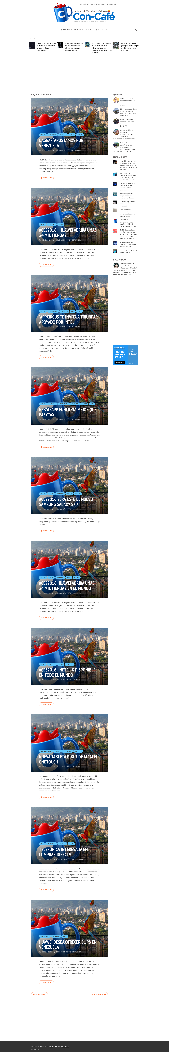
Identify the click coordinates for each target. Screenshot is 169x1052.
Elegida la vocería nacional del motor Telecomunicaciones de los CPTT (128, 122)
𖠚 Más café (78, 30)
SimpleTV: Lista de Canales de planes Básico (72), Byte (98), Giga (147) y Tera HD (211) (128, 176)
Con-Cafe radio (53, 311)
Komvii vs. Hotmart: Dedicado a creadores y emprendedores (128, 244)
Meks (51, 1047)
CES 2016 (43, 224)
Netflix (61, 664)
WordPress (65, 1047)
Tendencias (69, 664)
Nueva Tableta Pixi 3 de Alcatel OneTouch (68, 759)
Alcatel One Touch (46, 751)
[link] (125, 355)
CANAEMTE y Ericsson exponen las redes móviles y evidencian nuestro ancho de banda (128, 223)
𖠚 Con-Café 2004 (102, 30)
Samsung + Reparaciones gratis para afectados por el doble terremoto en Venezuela (74, 46)
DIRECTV (71, 844)
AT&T (42, 844)
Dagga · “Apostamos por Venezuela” (61, 142)
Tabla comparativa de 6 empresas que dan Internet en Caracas (128, 196)
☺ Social (88, 30)
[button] (34, 38)
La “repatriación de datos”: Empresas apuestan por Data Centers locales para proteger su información (124, 147)
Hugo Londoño (61, 150)
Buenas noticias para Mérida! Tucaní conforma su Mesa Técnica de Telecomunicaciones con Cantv (124, 134)
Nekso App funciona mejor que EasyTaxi (68, 412)
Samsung (79, 135)
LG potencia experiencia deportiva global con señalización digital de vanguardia (128, 112)
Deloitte (84, 404)
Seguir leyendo (47, 178)
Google (72, 135)
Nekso (91, 404)
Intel (72, 311)
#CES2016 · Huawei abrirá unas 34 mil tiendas (68, 232)
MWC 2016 (69, 494)
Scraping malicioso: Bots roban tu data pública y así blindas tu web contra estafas (102, 46)
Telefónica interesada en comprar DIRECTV (63, 851)
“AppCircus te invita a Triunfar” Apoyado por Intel (69, 319)
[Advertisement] (84, 77)
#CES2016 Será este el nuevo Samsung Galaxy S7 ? (66, 501)
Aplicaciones (52, 404)
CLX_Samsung (52, 135)
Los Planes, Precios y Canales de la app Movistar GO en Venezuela (127, 186)
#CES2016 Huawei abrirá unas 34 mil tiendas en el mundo (67, 585)
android (43, 135)
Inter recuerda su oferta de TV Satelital (128, 251)
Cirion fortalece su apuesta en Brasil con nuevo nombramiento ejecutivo (128, 101)
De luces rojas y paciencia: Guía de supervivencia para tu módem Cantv (127, 213)
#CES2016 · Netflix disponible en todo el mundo (67, 672)
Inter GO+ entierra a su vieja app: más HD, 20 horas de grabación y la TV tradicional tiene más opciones (128, 165)
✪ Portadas (65, 30)
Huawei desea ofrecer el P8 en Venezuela (68, 944)
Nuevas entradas (40, 994)
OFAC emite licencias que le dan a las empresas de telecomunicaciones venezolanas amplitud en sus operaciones (46, 48)
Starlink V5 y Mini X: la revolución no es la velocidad (131, 45)
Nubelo (79, 311)
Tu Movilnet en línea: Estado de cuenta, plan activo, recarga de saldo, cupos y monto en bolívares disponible (128, 234)
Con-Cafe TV (63, 135)
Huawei (61, 224)
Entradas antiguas (97, 994)
